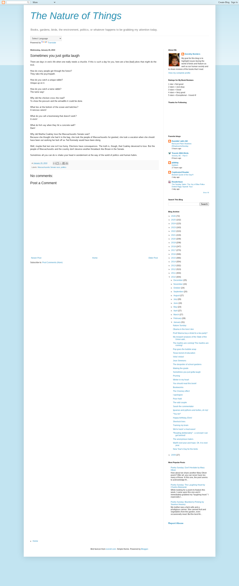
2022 (173, 231)
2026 (173, 216)
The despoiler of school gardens (187, 364)
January (177, 322)
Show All (206, 192)
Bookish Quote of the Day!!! (182, 175)
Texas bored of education (184, 353)
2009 (173, 455)
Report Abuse (175, 523)
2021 (173, 235)
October (177, 288)
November (178, 284)
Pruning (176, 376)
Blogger (144, 549)
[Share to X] (60, 163)
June (175, 303)
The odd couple (180, 402)
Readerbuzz (177, 182)
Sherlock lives (179, 421)
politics (63, 167)
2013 (173, 265)
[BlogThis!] (57, 163)
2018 (173, 246)
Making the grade (180, 368)
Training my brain (180, 425)
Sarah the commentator (183, 406)
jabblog (175, 163)
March (176, 314)
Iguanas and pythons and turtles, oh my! (190, 410)
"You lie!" (177, 414)
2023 (173, 227)
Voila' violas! (178, 357)
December (178, 280)
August (176, 295)
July (175, 299)
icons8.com (111, 549)
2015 (173, 258)
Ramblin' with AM (180, 141)
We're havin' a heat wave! (184, 429)
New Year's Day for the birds (185, 449)
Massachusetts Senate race (49, 167)
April (175, 311)
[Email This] (54, 163)
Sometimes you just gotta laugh (187, 372)
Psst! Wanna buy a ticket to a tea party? (190, 333)
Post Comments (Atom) (52, 262)
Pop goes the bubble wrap (184, 349)
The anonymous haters (183, 439)
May (175, 307)
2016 (173, 254)
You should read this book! (184, 383)
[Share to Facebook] (63, 163)
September (178, 291)
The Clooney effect (181, 391)
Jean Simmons (179, 361)
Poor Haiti (177, 399)
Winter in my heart (181, 380)
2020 (173, 239)
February (177, 318)
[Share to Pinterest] (66, 163)
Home (95, 258)
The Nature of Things (76, 15)
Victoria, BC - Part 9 (179, 156)
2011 (173, 273)
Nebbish (175, 165)
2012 (173, 269)
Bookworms (178, 387)
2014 (173, 262)
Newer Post (36, 258)
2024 (173, 223)
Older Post (153, 258)
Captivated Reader (180, 172)
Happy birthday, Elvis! (182, 418)
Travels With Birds (180, 153)
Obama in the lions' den (183, 329)
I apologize (178, 395)
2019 (173, 242)
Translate (52, 43)
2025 (173, 220)
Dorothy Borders (192, 54)
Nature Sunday (179, 325)
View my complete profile (179, 73)
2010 (173, 277)
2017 (173, 250)
